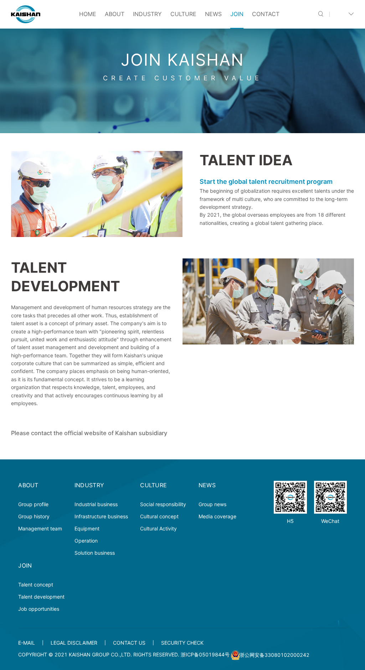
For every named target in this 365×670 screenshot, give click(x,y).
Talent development (41, 597)
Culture (183, 13)
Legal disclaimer (74, 643)
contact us (129, 643)
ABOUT (114, 13)
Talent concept (35, 584)
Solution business (94, 553)
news (213, 13)
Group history (34, 516)
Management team (40, 528)
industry (147, 13)
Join (236, 13)
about (28, 485)
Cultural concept (159, 516)
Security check (182, 643)
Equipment (86, 528)
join (25, 565)
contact (265, 13)
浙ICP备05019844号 (205, 655)
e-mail (26, 643)
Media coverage (217, 516)
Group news (212, 504)
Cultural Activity (158, 528)
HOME (87, 13)
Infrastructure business (101, 516)
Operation (86, 541)
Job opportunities (38, 609)
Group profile (33, 504)
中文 (340, 14)
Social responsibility (163, 504)
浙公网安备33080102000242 (274, 655)
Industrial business (96, 504)
